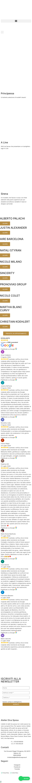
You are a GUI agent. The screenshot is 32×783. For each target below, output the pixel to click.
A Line (4, 142)
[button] (16, 21)
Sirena (4, 193)
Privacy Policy (6, 772)
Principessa (7, 93)
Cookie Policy (15, 772)
